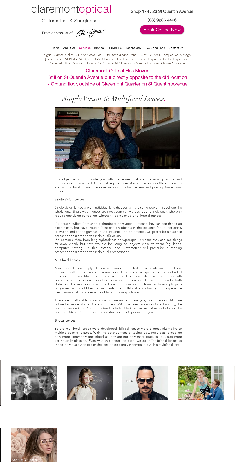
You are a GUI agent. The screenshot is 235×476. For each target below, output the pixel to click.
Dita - (108, 55)
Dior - (100, 55)
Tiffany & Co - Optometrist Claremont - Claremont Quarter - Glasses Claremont (134, 63)
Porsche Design (146, 59)
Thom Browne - (74, 63)
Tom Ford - (129, 59)
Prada (162, 59)
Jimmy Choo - (54, 59)
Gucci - (144, 55)
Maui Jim (84, 59)
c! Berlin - (156, 55)
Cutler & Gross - (86, 55)
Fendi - (135, 55)
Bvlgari (47, 55)
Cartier (58, 55)
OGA (96, 59)
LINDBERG (70, 59)
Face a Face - (121, 55)
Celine (69, 55)
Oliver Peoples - (112, 59)
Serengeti (56, 63)
